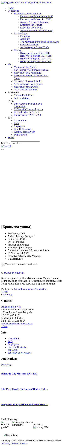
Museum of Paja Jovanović (27, 72)
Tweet (4, 291)
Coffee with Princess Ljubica (28, 109)
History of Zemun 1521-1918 (35, 53)
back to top (6, 294)
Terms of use (20, 134)
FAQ (16, 123)
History (17, 50)
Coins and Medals (29, 44)
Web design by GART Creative (14, 443)
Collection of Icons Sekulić (27, 81)
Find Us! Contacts (23, 129)
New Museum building (25, 89)
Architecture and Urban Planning (36, 30)
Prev (3, 364)
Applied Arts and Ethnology (34, 22)
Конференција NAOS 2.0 (27, 115)
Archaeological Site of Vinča (34, 47)
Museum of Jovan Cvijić (26, 86)
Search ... (6, 143)
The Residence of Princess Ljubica (31, 70)
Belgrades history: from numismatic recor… (24, 404)
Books (11, 137)
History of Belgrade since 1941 (35, 61)
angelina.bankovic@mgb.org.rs (16, 323)
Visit (10, 64)
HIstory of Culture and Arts (27, 13)
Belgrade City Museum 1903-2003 (19, 373)
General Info (20, 120)
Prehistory (25, 36)
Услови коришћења (14, 272)
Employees (19, 126)
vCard (4, 326)
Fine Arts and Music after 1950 (35, 19)
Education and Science (31, 27)
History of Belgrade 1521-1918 (35, 55)
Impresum (13, 350)
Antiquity (25, 39)
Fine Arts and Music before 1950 (36, 16)
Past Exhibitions (22, 98)
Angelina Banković (11, 306)
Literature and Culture (31, 24)
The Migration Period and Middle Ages (39, 41)
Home (11, 8)
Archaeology (20, 33)
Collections (13, 10)
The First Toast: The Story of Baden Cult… (24, 389)
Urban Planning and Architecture (30, 289)
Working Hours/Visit (24, 132)
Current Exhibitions (23, 95)
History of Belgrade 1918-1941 (35, 58)
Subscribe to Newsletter (19, 352)
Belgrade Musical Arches (26, 112)
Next (8, 364)
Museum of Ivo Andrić (25, 67)
